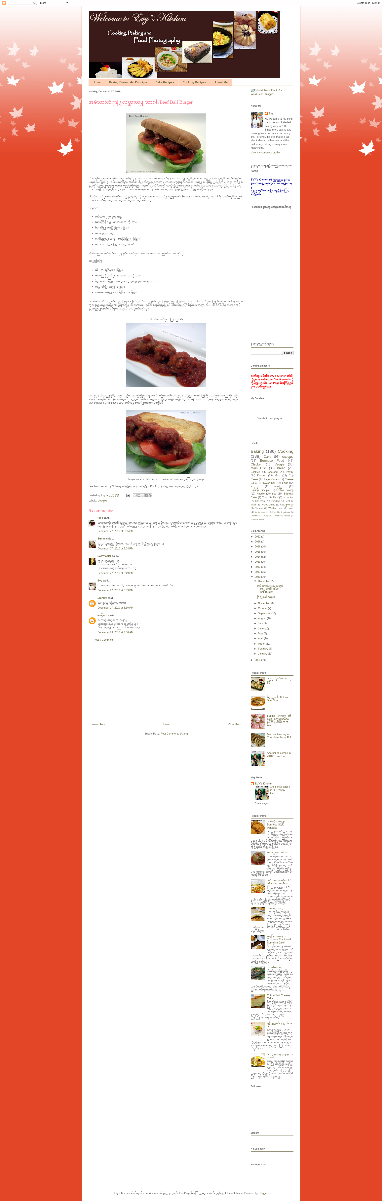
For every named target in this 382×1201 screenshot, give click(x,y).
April (261, 638)
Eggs (285, 482)
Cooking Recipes (194, 82)
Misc (277, 475)
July (261, 623)
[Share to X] (143, 495)
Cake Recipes (165, 82)
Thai (264, 497)
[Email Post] (128, 495)
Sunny (101, 538)
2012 (258, 566)
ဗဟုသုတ (256, 486)
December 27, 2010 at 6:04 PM (115, 548)
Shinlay (102, 597)
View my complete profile (265, 152)
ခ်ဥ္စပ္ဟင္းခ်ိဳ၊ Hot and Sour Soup (278, 699)
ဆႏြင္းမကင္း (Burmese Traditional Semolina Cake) (279, 939)
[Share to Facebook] (146, 495)
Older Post (234, 724)
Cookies (255, 471)
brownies (288, 497)
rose (100, 517)
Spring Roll (256, 519)
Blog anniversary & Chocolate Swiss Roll (279, 736)
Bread (281, 468)
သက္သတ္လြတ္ (279, 486)
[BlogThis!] (139, 495)
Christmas (255, 516)
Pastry (289, 471)
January (263, 653)
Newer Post (98, 724)
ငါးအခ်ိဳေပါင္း (276, 967)
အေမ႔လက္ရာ (286, 504)
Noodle (261, 493)
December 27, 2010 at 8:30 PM (115, 607)
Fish (275, 497)
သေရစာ (102, 500)
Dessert (261, 475)
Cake (267, 456)
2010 (258, 576)
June (261, 628)
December (264, 581)
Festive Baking (284, 490)
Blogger (263, 1193)
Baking (257, 451)
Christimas (285, 512)
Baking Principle (260, 490)
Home (96, 82)
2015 (258, 551)
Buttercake (260, 512)
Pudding (275, 501)
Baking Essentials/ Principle (128, 82)
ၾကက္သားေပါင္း (277, 852)
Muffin (254, 504)
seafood (273, 471)
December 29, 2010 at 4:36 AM (115, 632)
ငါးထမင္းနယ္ (275, 908)
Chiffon (272, 512)
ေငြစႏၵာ (103, 615)
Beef (287, 501)
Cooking (285, 451)
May (261, 633)
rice (274, 493)
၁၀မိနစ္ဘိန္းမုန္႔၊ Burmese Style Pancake (276, 824)
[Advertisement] (166, 684)
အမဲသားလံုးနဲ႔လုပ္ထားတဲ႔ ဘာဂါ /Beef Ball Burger (270, 588)
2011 (258, 571)
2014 (258, 556)
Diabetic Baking (282, 516)
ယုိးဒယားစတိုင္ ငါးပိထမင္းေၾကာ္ (279, 882)
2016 (258, 546)
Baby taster (104, 555)
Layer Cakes (271, 479)
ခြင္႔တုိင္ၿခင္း (266, 596)
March (262, 643)
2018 (258, 541)
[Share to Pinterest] (150, 495)
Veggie (280, 464)
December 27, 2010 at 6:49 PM (115, 573)
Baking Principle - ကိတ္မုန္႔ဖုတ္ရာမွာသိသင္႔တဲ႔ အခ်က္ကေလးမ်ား (279, 720)
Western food (275, 508)
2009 (258, 660)
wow (290, 508)
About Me (221, 82)
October (263, 608)
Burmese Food (272, 460)
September (264, 613)
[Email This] (135, 495)
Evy (99, 580)
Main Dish (259, 468)
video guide (268, 504)
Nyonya (259, 508)
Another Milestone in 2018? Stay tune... (279, 754)
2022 (258, 536)
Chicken (256, 464)
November (264, 603)
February (263, 648)
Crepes (267, 516)
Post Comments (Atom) (174, 733)
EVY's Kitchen (263, 783)
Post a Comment (103, 639)
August (262, 618)
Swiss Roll (269, 482)
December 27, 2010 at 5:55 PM (115, 531)
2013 (258, 561)
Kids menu (260, 501)
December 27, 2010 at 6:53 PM (115, 590)
